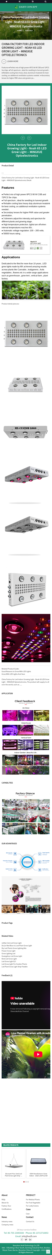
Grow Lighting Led (8, 953)
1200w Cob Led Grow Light (12, 943)
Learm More (12, 61)
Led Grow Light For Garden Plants (14, 964)
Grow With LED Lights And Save (13, 674)
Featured (29, 30)
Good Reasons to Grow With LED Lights (16, 671)
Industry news (7, 1221)
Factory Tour (6, 1206)
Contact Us (30, 1221)
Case (28, 1214)
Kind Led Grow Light (9, 959)
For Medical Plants (33, 1199)
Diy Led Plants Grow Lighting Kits (14, 948)
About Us (5, 1203)
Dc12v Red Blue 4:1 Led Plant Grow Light (17, 945)
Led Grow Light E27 (9, 961)
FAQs (3, 1199)
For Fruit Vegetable (33, 1203)
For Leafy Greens (32, 1206)
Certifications (6, 1209)
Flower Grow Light (8, 951)
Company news (7, 1225)
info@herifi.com (29, 1236)
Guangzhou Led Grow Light (12, 956)
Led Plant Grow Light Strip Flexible (15, 967)
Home (19, 30)
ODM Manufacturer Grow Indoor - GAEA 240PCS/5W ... (38, 1176)
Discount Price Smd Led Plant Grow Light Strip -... (13, 1175)
